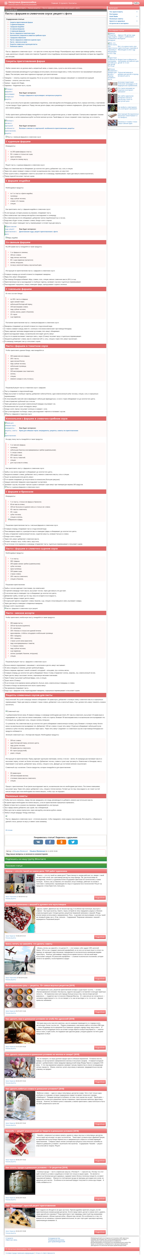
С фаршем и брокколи (18, 38)
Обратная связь (11, 1240)
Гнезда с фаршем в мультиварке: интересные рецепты (40, 95)
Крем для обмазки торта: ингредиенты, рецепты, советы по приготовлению (48, 430)
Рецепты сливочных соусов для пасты (23, 44)
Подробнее (100, 898)
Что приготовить (116, 12)
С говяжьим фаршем (17, 31)
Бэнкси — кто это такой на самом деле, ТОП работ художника (36, 871)
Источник (9, 830)
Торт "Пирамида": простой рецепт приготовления (31, 1205)
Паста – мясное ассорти (18, 42)
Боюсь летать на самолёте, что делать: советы (29, 943)
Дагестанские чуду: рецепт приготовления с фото (38, 231)
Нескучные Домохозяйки (22, 2)
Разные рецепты (11, 898)
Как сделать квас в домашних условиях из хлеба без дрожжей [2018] (40, 1019)
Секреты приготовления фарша (21, 22)
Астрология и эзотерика (118, 23)
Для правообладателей (56, 1241)
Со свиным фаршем (17, 29)
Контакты (73, 3)
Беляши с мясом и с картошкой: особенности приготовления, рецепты (46, 128)
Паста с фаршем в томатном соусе (22, 33)
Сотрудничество (54, 1238)
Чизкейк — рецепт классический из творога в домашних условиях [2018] (42, 1131)
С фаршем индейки (17, 27)
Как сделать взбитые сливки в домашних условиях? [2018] (35, 1088)
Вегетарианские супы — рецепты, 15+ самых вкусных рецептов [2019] (40, 985)
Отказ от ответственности (45, 1253)
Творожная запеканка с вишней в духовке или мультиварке (36, 904)
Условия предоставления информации (20, 1253)
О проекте (63, 3)
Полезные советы (16, 46)
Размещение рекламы (56, 1240)
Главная (54, 3)
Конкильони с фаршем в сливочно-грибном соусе (28, 35)
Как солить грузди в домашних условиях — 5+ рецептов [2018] (37, 1167)
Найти (136, 3)
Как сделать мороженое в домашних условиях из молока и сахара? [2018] (42, 1054)
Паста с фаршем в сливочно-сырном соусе (25, 40)
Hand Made (113, 16)
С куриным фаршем (17, 24)
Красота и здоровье (117, 21)
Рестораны (113, 14)
